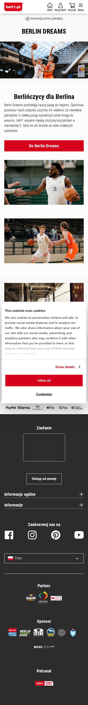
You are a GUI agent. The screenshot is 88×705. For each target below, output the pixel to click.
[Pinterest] (55, 535)
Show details (65, 367)
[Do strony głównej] (13, 7)
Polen (18, 558)
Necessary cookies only (21, 353)
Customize (44, 394)
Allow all (44, 380)
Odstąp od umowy (44, 479)
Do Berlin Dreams (44, 145)
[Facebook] (9, 535)
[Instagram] (32, 535)
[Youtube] (79, 535)
